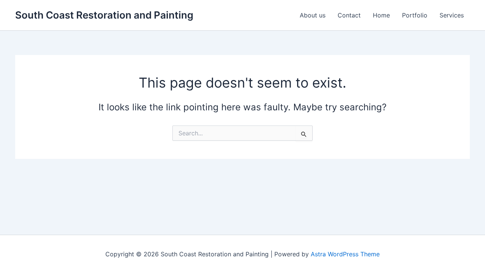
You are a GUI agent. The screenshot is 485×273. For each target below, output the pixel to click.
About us (312, 15)
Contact (349, 15)
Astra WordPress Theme (345, 254)
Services (452, 15)
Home (381, 15)
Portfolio (414, 15)
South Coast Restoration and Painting (104, 15)
